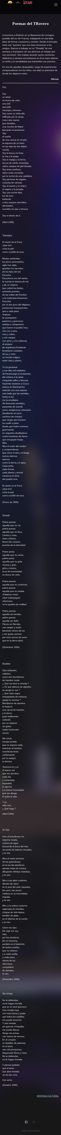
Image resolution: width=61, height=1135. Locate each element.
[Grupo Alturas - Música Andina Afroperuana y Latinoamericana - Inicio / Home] (19, 6)
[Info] (34, 1122)
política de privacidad (30, 1131)
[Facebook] (26, 1122)
